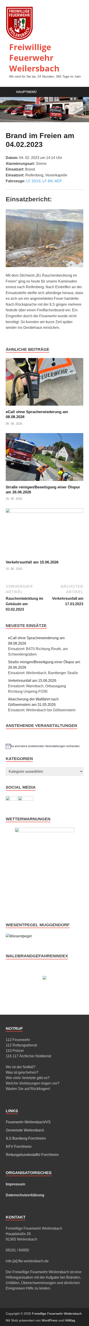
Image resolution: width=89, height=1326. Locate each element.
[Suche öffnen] (77, 92)
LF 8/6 (47, 181)
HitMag (70, 1320)
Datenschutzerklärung (25, 1195)
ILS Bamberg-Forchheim (26, 1138)
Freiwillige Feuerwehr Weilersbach (34, 57)
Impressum (15, 1184)
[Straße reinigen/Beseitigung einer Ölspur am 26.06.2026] (44, 459)
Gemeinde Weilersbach (25, 1130)
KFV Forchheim (18, 1146)
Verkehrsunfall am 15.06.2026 (32, 562)
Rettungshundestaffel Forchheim (32, 1155)
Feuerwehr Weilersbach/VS (28, 1122)
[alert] (44, 746)
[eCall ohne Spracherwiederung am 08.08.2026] (44, 383)
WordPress (50, 1320)
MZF (58, 181)
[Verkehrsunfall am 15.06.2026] (44, 534)
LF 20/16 (33, 181)
